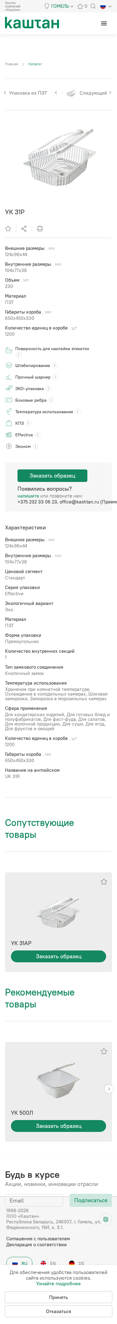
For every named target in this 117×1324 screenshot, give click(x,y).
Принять (58, 1297)
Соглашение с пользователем (38, 1239)
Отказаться (58, 1311)
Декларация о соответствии (36, 1244)
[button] (109, 1089)
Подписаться (90, 1200)
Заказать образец (52, 475)
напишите (28, 496)
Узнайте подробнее (58, 1283)
